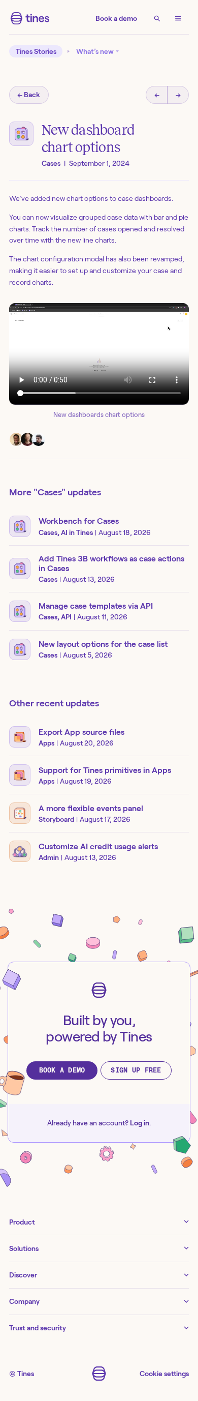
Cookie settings (164, 1373)
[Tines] (30, 18)
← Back (28, 95)
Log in (139, 1123)
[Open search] (157, 18)
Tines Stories (36, 51)
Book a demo (116, 18)
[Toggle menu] (178, 18)
